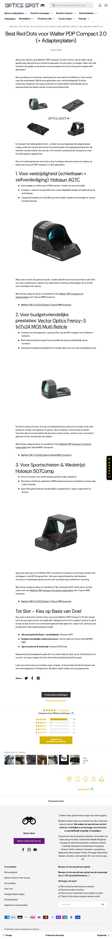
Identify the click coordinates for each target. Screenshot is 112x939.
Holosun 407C (65, 180)
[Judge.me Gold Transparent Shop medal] (85, 779)
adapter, (13, 26)
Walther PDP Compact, (68, 26)
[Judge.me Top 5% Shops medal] (101, 779)
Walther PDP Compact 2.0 (91, 26)
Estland (93, 842)
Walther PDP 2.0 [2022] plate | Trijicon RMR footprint (46, 601)
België (93, 839)
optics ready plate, (40, 26)
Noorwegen (75, 852)
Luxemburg (98, 849)
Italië (71, 849)
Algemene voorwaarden (16, 905)
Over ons (8, 888)
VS (82, 859)
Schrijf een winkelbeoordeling (56, 740)
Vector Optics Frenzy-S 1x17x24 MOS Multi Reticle (51, 324)
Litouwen (87, 849)
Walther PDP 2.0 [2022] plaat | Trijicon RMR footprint (46, 304)
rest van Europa (99, 855)
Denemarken (82, 842)
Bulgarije (101, 839)
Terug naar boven (56, 801)
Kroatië (72, 842)
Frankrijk (66, 846)
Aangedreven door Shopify (29, 929)
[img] (56, 710)
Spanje (61, 855)
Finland (102, 842)
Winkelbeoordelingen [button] (56, 700)
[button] (109, 468)
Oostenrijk (84, 839)
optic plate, (24, 26)
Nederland (63, 852)
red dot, (54, 26)
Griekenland (87, 846)
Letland (78, 849)
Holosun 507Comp (35, 471)
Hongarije (99, 846)
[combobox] (71, 5)
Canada (63, 842)
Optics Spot (14, 929)
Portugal (92, 852)
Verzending (9, 883)
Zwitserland (81, 855)
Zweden (70, 855)
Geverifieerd (84, 789)
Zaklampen (10, 18)
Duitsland (76, 846)
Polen (84, 852)
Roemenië (102, 852)
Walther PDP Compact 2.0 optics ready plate (51, 590)
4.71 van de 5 (63, 710)
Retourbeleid (10, 872)
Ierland (64, 849)
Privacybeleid (11, 899)
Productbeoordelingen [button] (56, 694)
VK (89, 855)
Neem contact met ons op (29, 841)
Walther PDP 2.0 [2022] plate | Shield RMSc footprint (46, 455)
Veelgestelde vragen (14, 894)
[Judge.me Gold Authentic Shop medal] (77, 779)
